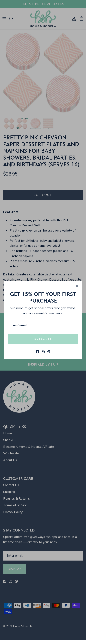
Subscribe (42, 339)
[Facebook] (37, 351)
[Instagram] (43, 351)
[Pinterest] (48, 351)
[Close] (77, 285)
